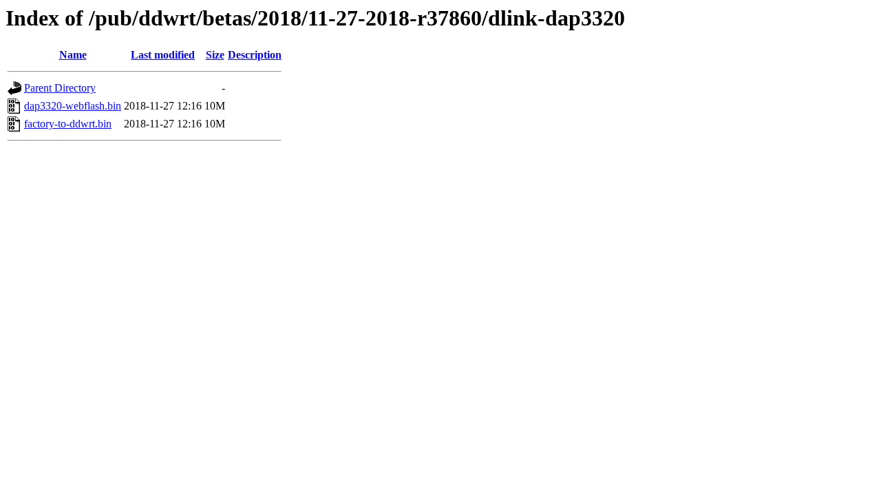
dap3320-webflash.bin (72, 106)
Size (215, 55)
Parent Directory (60, 88)
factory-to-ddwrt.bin (68, 124)
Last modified (163, 55)
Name (73, 55)
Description (255, 55)
